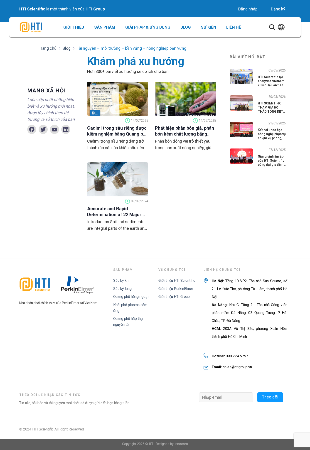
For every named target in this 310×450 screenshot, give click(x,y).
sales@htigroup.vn (237, 367)
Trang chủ (48, 48)
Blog (185, 27)
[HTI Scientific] (31, 27)
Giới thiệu (73, 27)
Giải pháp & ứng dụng (147, 27)
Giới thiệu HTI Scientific (176, 280)
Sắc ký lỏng (122, 289)
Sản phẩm (104, 27)
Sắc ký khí (121, 280)
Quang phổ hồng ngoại (130, 296)
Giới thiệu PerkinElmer (175, 289)
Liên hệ (233, 27)
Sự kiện (208, 27)
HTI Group (95, 9)
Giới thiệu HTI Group (174, 296)
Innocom (181, 444)
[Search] (272, 27)
